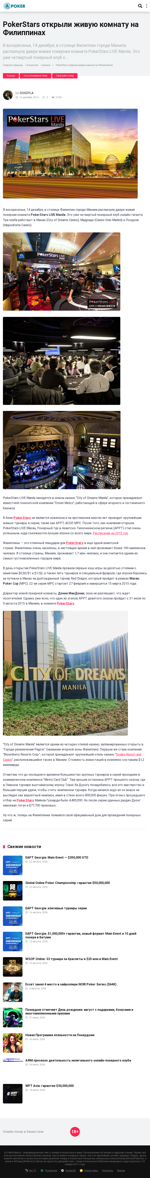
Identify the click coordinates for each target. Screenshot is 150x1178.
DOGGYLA (26, 93)
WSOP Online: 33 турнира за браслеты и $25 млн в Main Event (71, 959)
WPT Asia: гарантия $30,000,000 (49, 1086)
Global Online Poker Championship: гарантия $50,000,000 (67, 883)
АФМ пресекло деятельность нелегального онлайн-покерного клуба (78, 1060)
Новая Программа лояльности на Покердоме (60, 1035)
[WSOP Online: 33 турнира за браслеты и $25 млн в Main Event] (12, 975)
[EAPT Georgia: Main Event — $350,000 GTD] (12, 874)
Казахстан (32, 65)
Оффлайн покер (65, 75)
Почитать (107, 1170)
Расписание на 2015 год (110, 533)
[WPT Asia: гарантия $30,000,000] (12, 1102)
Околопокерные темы (35, 75)
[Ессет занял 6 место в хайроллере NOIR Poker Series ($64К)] (12, 1001)
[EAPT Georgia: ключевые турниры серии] (12, 925)
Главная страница (13, 65)
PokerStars (22, 518)
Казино (46, 65)
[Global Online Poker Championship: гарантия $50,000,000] (12, 899)
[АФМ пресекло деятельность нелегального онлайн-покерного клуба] (14, 1061)
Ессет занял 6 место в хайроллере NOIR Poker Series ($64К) (70, 984)
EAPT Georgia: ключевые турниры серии (56, 908)
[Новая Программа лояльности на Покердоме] (12, 1052)
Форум (121, 1170)
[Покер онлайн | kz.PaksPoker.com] (14, 5)
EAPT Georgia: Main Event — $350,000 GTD (56, 857)
